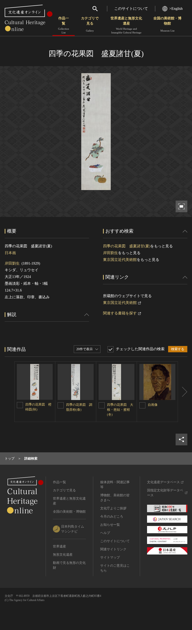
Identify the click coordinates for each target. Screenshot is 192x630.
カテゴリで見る (90, 24)
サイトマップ (110, 557)
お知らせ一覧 (110, 524)
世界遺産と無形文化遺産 (126, 25)
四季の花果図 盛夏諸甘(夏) (126, 246)
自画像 (153, 405)
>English (176, 9)
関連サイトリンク (113, 549)
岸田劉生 (12, 263)
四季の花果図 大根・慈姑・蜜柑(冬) (120, 409)
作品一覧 (63, 25)
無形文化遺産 (63, 554)
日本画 (10, 253)
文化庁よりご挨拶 (113, 508)
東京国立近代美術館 (120, 260)
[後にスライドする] (182, 391)
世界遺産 (59, 546)
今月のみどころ (111, 516)
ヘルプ (105, 533)
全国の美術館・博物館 (167, 24)
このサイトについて (131, 9)
